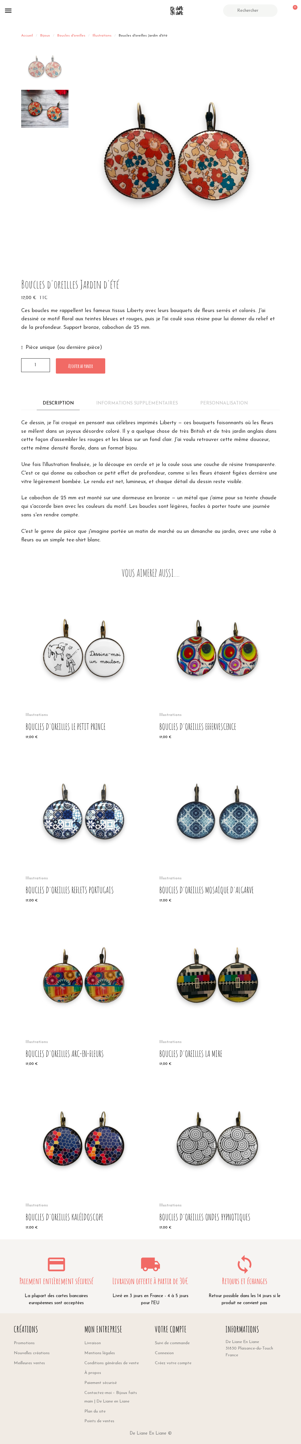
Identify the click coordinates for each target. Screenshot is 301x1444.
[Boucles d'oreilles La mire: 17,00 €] (217, 992)
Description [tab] (58, 403)
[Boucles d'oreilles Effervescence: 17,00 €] (217, 665)
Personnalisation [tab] (224, 403)
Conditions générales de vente (111, 1363)
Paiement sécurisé (100, 1383)
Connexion (164, 1353)
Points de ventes (99, 1421)
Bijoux (45, 35)
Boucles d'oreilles (71, 35)
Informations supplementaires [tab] (137, 403)
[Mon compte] (282, 10)
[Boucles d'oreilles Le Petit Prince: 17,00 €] (84, 665)
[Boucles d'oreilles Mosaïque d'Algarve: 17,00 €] (217, 828)
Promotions (24, 1343)
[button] (8, 10)
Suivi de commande (172, 1343)
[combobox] (251, 10)
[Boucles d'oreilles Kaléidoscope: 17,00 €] (84, 1155)
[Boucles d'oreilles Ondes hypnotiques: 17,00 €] (217, 1155)
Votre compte (171, 1329)
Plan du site (95, 1411)
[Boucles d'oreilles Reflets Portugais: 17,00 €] (84, 828)
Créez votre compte (173, 1363)
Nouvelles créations (32, 1353)
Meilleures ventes (29, 1363)
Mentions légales (99, 1353)
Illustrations (102, 35)
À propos (92, 1373)
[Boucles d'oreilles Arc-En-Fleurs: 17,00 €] (84, 992)
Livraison (92, 1343)
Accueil (27, 35)
